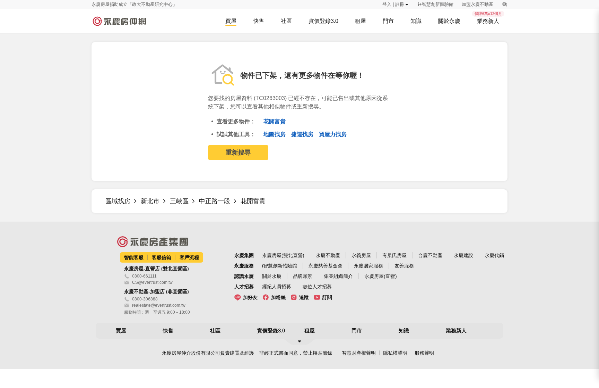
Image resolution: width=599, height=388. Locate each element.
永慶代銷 (494, 255)
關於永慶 (271, 276)
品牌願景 (302, 276)
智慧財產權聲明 (359, 353)
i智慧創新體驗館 (279, 266)
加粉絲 (278, 297)
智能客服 (134, 257)
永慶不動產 (328, 255)
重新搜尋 (238, 152)
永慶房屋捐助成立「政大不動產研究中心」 (134, 4)
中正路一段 (214, 201)
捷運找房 (303, 134)
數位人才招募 (317, 286)
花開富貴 (274, 121)
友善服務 (404, 266)
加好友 (250, 297)
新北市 (150, 201)
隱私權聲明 (395, 353)
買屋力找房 (333, 134)
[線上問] (504, 4)
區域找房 (117, 201)
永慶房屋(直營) (380, 276)
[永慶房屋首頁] (119, 21)
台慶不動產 (430, 255)
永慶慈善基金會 (325, 266)
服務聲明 (424, 353)
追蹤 (304, 297)
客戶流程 (189, 257)
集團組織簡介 (338, 276)
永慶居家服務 (368, 266)
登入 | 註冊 (393, 4)
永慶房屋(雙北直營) (283, 255)
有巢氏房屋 (394, 255)
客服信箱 (161, 257)
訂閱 (327, 297)
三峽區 (179, 201)
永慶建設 (463, 255)
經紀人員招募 (276, 286)
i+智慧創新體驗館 (435, 4)
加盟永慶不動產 (477, 4)
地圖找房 (275, 134)
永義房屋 (361, 255)
